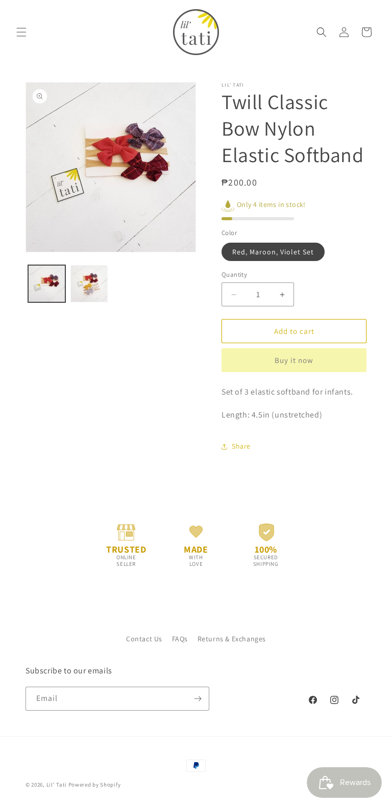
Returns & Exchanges (232, 638)
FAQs (180, 638)
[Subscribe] (197, 699)
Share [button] (241, 446)
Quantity (234, 274)
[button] (21, 32)
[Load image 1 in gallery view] (46, 283)
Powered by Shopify (94, 784)
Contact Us (144, 638)
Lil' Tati (56, 784)
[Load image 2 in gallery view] (89, 283)
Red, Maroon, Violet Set (273, 251)
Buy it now (294, 360)
